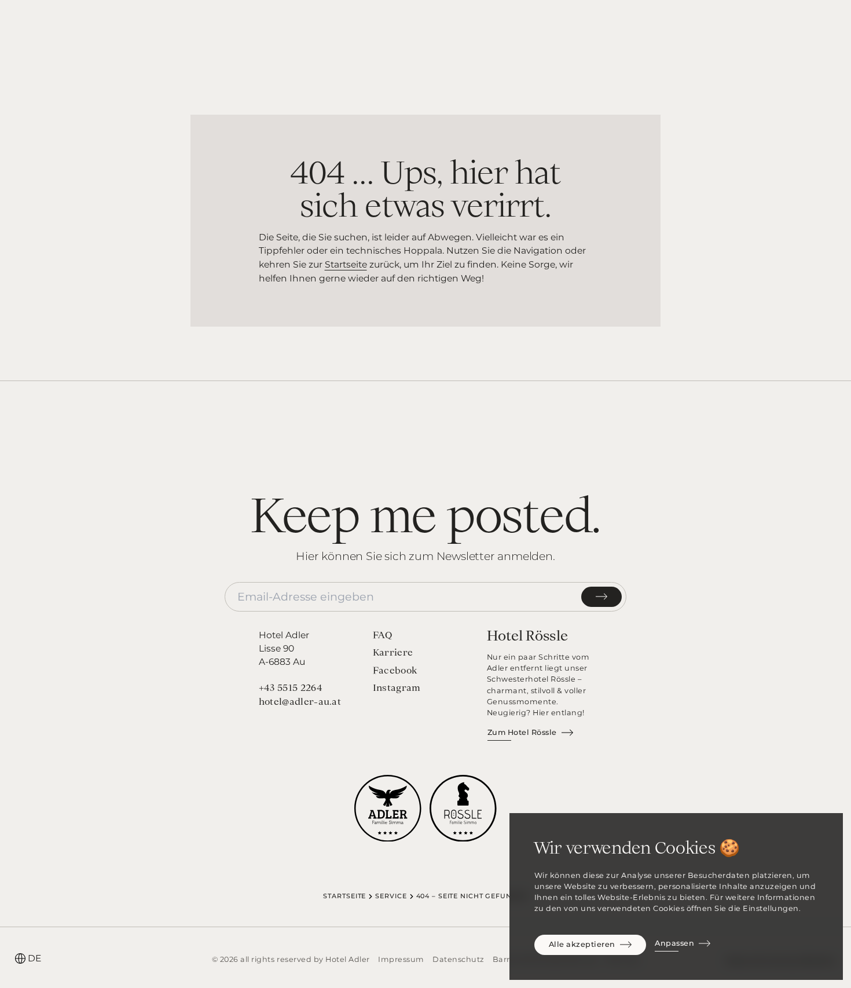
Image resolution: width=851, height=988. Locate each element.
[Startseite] (425, 30)
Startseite (346, 264)
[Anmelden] (601, 597)
